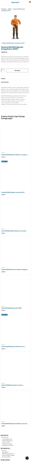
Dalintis (7, 79)
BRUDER (3, 152)
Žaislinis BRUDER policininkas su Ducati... (12, 385)
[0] (28, 2)
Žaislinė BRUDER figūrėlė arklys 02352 (11, 308)
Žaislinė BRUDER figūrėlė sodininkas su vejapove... (14, 154)
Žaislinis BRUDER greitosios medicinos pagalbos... (14, 269)
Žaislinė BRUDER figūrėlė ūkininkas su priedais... (14, 231)
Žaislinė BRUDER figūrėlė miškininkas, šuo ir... (13, 346)
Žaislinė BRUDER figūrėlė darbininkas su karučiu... (14, 423)
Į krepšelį (17, 70)
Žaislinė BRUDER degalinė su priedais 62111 (12, 192)
